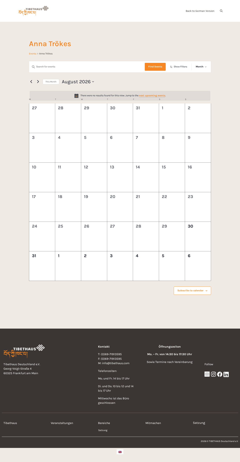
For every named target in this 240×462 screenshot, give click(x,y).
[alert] (120, 96)
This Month (51, 81)
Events (32, 53)
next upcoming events (152, 95)
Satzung (102, 430)
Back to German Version (200, 10)
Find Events (155, 66)
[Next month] (38, 82)
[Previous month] (31, 82)
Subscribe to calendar (190, 290)
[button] (221, 11)
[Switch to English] (120, 451)
